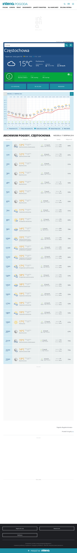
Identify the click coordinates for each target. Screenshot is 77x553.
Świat (19, 7)
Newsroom (57, 528)
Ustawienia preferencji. (19, 545)
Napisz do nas (20, 528)
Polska (5, 7)
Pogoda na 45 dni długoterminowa (38, 86)
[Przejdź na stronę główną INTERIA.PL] (8, 4)
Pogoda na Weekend (61, 86)
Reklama (19, 535)
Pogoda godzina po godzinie (15, 86)
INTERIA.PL (40, 545)
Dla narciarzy (53, 7)
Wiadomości (27, 7)
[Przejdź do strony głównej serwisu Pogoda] (21, 4)
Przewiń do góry (67, 431)
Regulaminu (48, 543)
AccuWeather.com (68, 41)
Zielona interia (65, 7)
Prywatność (28, 545)
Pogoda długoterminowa (64, 427)
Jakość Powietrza (39, 7)
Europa (12, 7)
